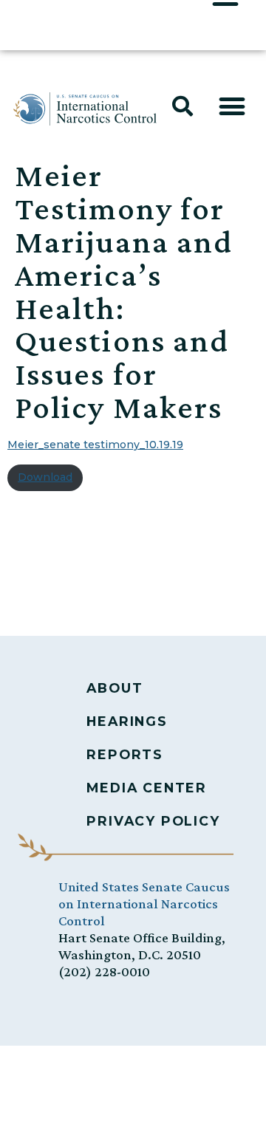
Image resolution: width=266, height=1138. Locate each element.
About (114, 688)
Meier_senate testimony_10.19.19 (95, 444)
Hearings (126, 721)
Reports (124, 754)
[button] (182, 106)
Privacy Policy (152, 821)
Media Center (146, 787)
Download (45, 477)
